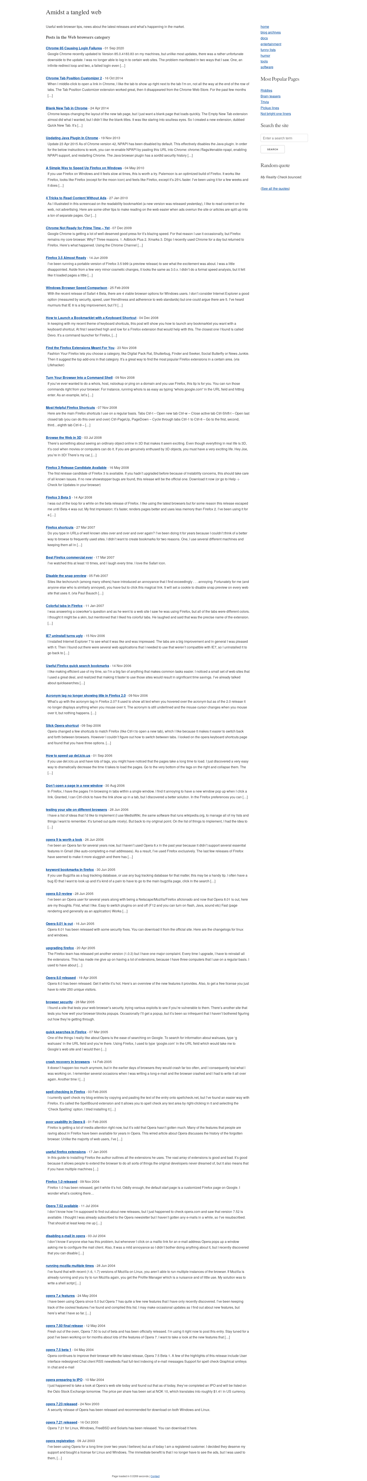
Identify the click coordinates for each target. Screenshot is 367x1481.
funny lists (268, 49)
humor (265, 55)
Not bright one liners (276, 113)
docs (264, 38)
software (267, 66)
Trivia (265, 101)
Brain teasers (271, 96)
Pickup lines (270, 107)
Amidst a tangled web (73, 11)
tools (264, 61)
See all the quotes (275, 188)
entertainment (271, 43)
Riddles (266, 90)
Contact (155, 1476)
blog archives (271, 32)
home (265, 26)
